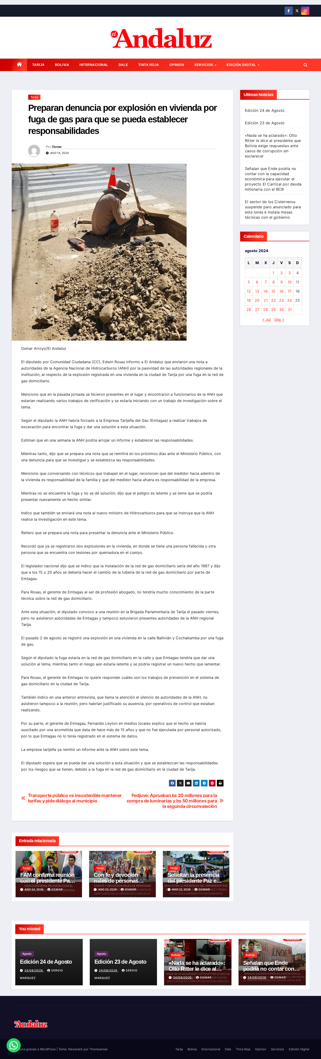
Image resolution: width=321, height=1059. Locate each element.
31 (290, 309)
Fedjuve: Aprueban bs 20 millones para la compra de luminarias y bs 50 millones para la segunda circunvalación (172, 801)
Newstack (75, 1049)
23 (281, 300)
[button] (305, 65)
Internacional (93, 65)
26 (249, 309)
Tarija (38, 65)
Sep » (279, 319)
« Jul (266, 319)
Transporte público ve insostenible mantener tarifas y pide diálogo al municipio (75, 798)
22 (273, 300)
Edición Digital (242, 65)
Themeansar (98, 1049)
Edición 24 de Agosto (265, 110)
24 (289, 300)
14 (266, 291)
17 (289, 291)
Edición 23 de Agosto (265, 123)
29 (273, 309)
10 (290, 282)
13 (257, 291)
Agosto (26, 953)
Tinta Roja (148, 65)
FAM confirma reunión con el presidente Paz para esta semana (47, 881)
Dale (123, 65)
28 (265, 309)
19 (249, 300)
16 (281, 291)
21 (266, 300)
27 (257, 309)
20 (257, 300)
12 (249, 291)
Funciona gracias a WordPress (34, 1049)
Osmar (57, 147)
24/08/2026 (34, 970)
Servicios (204, 65)
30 (281, 309)
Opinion (176, 65)
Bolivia (62, 65)
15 (273, 291)
